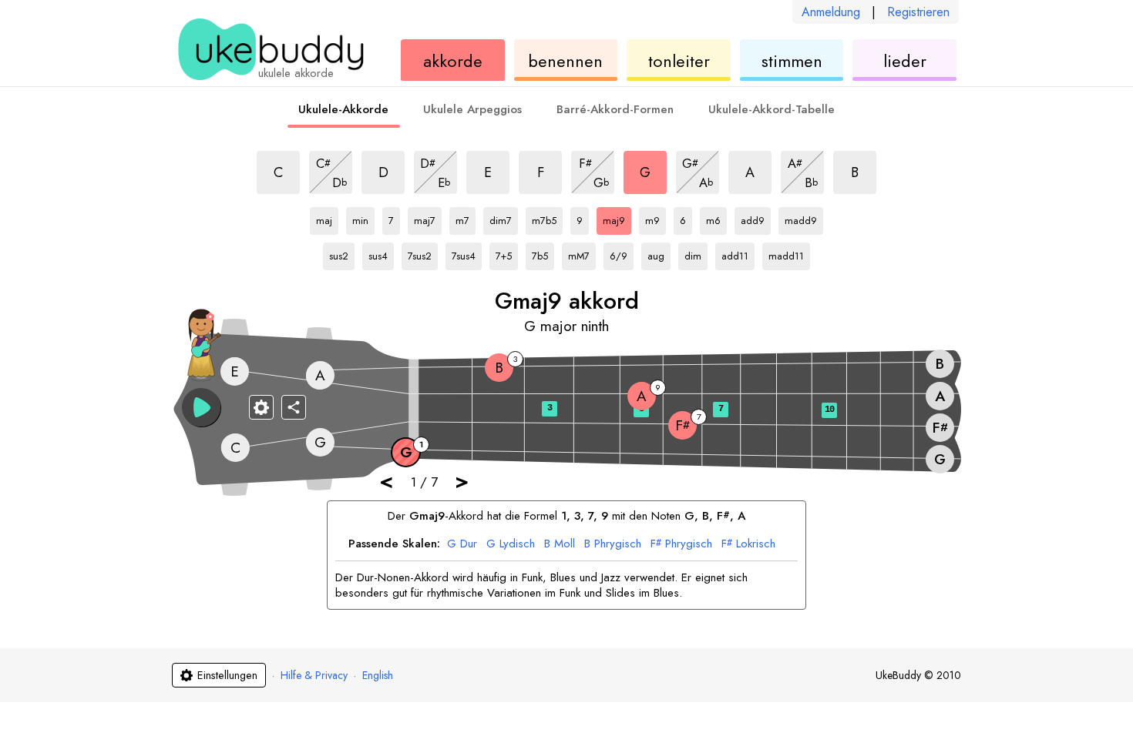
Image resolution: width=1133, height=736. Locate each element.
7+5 (507, 253)
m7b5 (546, 218)
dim (696, 253)
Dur (462, 544)
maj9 (617, 218)
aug (659, 253)
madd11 (786, 253)
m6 (716, 218)
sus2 (342, 253)
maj (327, 218)
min (363, 218)
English (377, 675)
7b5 (543, 253)
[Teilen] (293, 407)
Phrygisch (612, 544)
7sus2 (422, 253)
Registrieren (918, 12)
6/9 (622, 253)
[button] (201, 407)
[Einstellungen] (261, 407)
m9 (655, 218)
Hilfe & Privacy (314, 675)
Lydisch (510, 544)
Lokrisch (748, 544)
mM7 (582, 253)
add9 (755, 218)
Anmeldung (831, 12)
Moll (559, 544)
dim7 (503, 218)
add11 (736, 253)
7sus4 (466, 253)
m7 (466, 218)
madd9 (801, 218)
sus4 (381, 253)
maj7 (428, 218)
